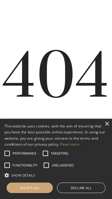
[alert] (56, 159)
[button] (24, 153)
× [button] (107, 124)
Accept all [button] (30, 188)
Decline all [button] (81, 188)
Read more (69, 144)
